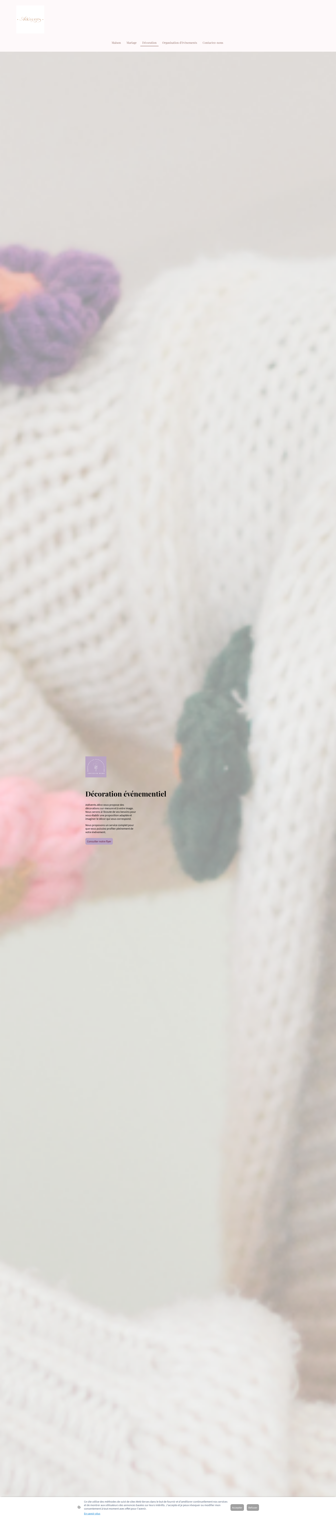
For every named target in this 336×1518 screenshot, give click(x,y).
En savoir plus (92, 1513)
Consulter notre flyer (99, 841)
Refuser (252, 1507)
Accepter (237, 1507)
